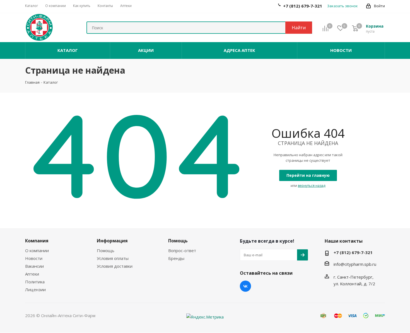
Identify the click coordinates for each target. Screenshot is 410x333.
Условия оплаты (113, 258)
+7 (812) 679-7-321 (353, 252)
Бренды (176, 258)
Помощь (105, 250)
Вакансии (34, 266)
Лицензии (35, 289)
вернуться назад (311, 185)
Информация (112, 241)
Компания (37, 241)
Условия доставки (114, 266)
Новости (33, 258)
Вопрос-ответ (182, 250)
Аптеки (32, 274)
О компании (37, 250)
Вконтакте (245, 286)
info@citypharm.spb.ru (355, 264)
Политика (35, 281)
